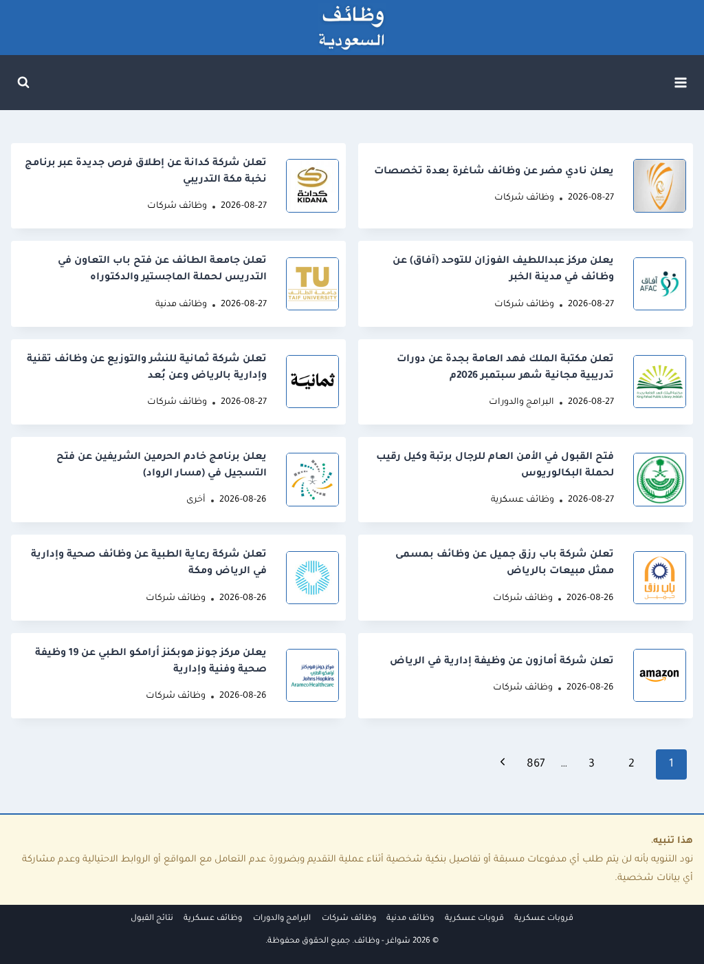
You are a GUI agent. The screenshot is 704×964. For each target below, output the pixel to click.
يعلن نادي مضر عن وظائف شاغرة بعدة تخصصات (494, 172)
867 (536, 764)
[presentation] (659, 185)
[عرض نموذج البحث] (23, 82)
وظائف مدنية (181, 305)
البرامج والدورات (521, 402)
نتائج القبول (152, 918)
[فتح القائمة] (680, 82)
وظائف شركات (524, 198)
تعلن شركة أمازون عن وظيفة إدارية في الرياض (502, 661)
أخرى (196, 500)
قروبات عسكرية (543, 918)
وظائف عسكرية (522, 500)
